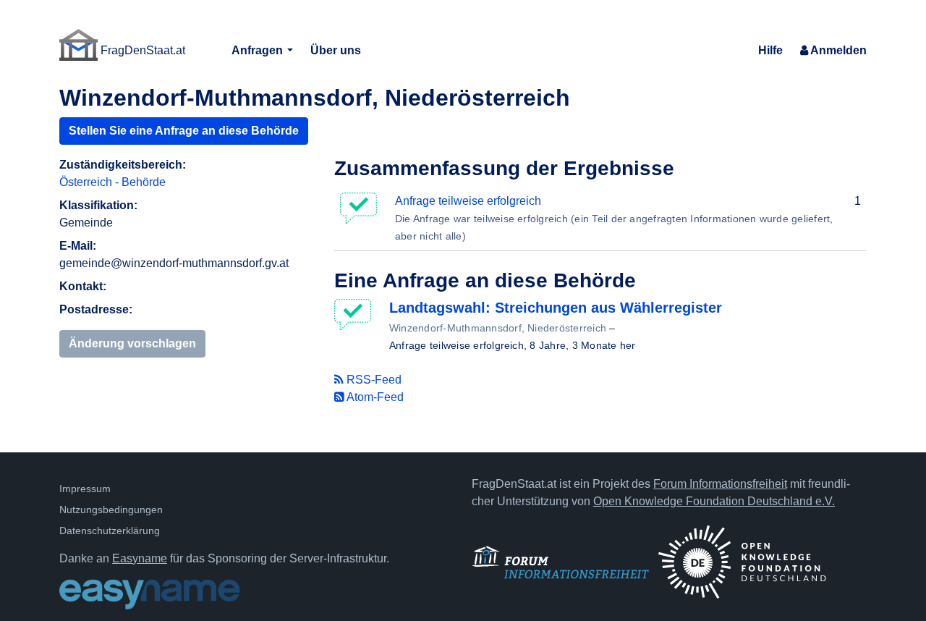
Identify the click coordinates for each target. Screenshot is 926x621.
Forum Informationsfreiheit (720, 484)
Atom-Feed (374, 397)
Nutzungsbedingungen (111, 509)
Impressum (85, 488)
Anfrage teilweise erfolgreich (468, 201)
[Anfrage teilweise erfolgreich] (356, 315)
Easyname (139, 558)
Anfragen (259, 50)
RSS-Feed (373, 379)
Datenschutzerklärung (109, 530)
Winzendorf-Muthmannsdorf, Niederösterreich (497, 328)
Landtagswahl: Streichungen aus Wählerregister (555, 308)
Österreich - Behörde (112, 182)
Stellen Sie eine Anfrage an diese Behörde (184, 130)
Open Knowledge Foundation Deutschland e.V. (714, 501)
